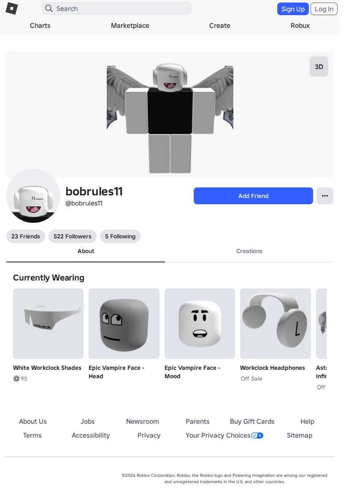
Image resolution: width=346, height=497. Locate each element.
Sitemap (299, 435)
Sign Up (293, 9)
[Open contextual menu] (324, 195)
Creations (249, 251)
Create (219, 25)
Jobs (88, 421)
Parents (198, 421)
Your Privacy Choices (218, 435)
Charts (40, 25)
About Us (33, 421)
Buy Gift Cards (252, 421)
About (86, 251)
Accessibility (91, 435)
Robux (300, 25)
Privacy (149, 435)
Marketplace (130, 25)
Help (307, 421)
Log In (324, 9)
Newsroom (142, 421)
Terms (32, 435)
